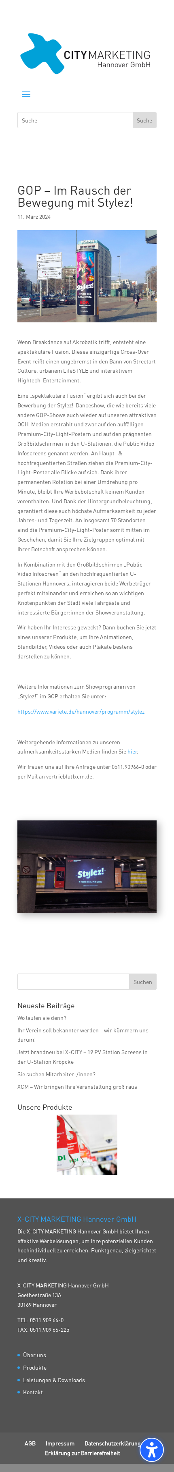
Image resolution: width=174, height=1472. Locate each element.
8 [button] (107, 900)
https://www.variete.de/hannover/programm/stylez (80, 711)
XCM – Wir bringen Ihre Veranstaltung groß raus (77, 1086)
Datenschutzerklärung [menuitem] (113, 1443)
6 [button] (94, 900)
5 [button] (87, 900)
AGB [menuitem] (30, 1443)
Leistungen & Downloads (54, 1379)
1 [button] (59, 900)
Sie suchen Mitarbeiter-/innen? (56, 1074)
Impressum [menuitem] (60, 1443)
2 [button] (66, 900)
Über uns (34, 1354)
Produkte (35, 1367)
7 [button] (101, 900)
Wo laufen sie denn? (41, 1017)
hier (132, 751)
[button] (26, 93)
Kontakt (33, 1391)
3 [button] (73, 900)
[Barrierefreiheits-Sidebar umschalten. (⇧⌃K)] (152, 1450)
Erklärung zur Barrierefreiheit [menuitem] (82, 1452)
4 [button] (80, 900)
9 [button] (114, 900)
